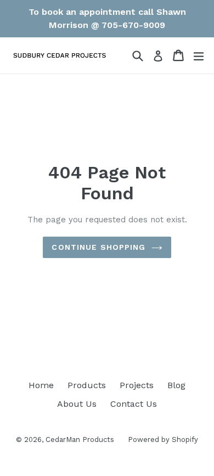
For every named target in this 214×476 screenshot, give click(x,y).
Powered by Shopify (163, 439)
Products (86, 385)
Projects (137, 385)
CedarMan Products (80, 439)
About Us (77, 404)
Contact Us (133, 404)
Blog (176, 385)
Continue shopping (98, 247)
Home (41, 385)
